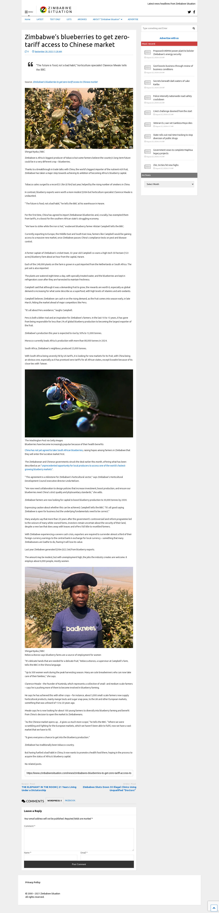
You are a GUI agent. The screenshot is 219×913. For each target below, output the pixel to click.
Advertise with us (169, 38)
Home (27, 19)
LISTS (69, 19)
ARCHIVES (82, 19)
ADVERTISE (133, 19)
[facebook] (194, 12)
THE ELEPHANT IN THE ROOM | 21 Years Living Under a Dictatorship (49, 789)
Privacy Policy (32, 882)
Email (84, 852)
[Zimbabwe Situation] (56, 12)
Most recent (148, 43)
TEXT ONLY (55, 19)
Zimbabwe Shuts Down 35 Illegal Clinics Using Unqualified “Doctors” (109, 789)
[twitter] (189, 12)
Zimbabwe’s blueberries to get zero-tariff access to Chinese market (65, 82)
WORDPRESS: (54, 801)
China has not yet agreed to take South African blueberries (54, 450)
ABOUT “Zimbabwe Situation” (106, 19)
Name (27, 852)
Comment (29, 826)
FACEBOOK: (70, 800)
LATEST (40, 19)
